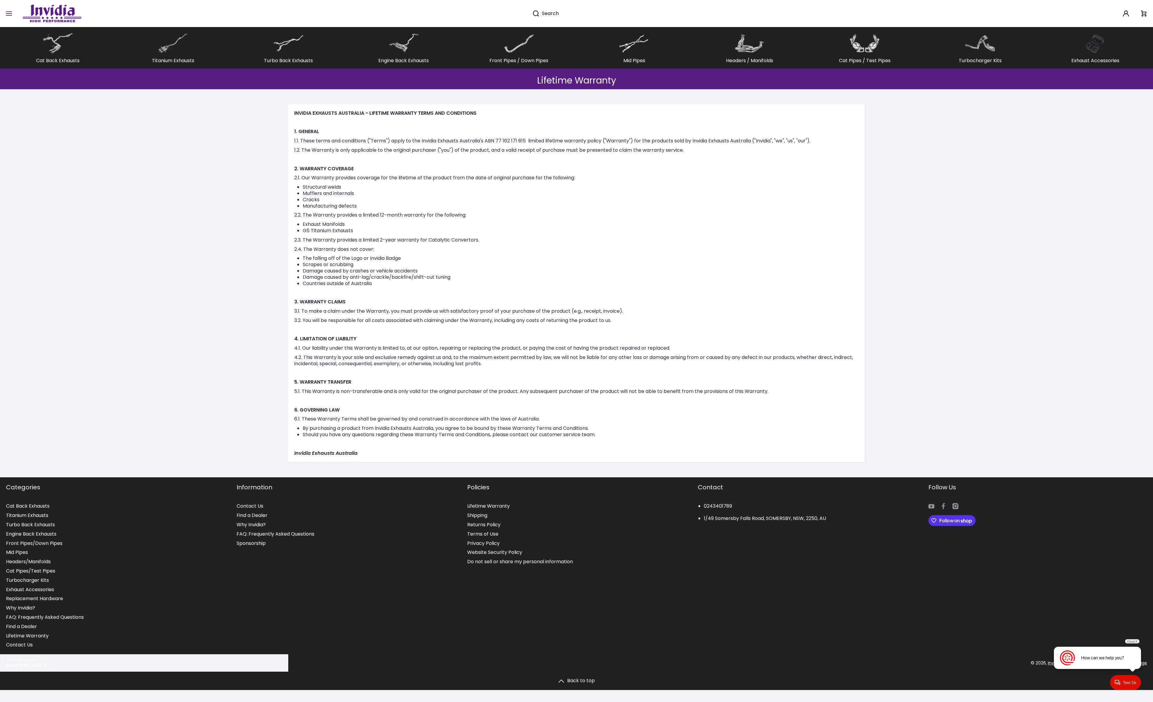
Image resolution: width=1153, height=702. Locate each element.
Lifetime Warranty (27, 635)
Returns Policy (484, 524)
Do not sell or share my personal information (520, 561)
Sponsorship (251, 543)
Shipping (477, 515)
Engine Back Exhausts (31, 533)
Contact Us (19, 644)
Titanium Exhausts (27, 515)
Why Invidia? (20, 607)
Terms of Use (482, 533)
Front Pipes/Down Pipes (34, 543)
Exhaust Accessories (30, 589)
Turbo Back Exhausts (30, 524)
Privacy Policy (483, 543)
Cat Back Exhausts (28, 506)
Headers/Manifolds (28, 561)
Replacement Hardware (34, 598)
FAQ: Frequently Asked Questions (45, 617)
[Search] (533, 13)
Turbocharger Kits (27, 580)
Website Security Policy (494, 552)
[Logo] (52, 13)
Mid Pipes (17, 552)
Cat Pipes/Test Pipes (30, 570)
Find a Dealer (21, 626)
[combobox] (602, 13)
